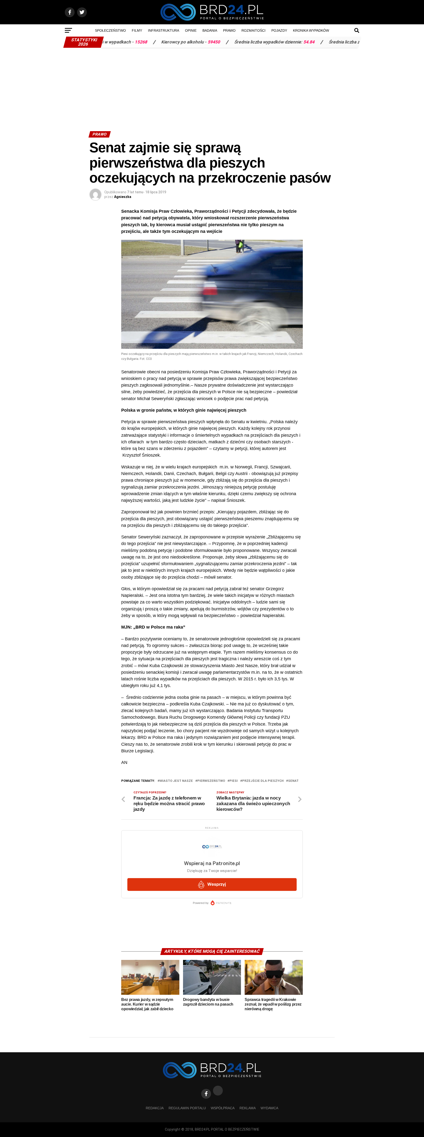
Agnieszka (122, 197)
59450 (177, 42)
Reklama (247, 1108)
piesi (233, 781)
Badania (209, 30)
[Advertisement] (212, 87)
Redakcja (155, 1108)
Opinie (191, 30)
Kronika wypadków (311, 30)
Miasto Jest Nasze (176, 781)
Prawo (229, 30)
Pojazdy (279, 30)
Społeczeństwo (110, 30)
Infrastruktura (163, 30)
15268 (104, 42)
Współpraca (223, 1108)
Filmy (137, 30)
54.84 (272, 42)
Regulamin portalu (187, 1108)
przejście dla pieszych (263, 781)
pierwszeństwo (211, 781)
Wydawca (269, 1108)
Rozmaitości (253, 30)
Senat (293, 781)
